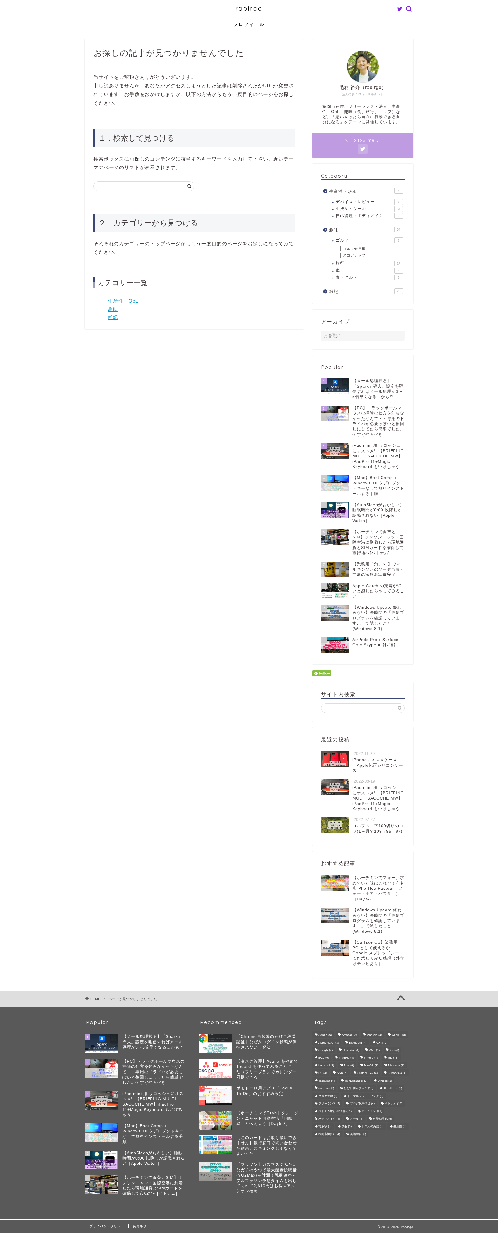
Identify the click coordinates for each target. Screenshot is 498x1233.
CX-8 (381, 1042)
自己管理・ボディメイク (367, 216)
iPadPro (346, 1057)
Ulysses (385, 1080)
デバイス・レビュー (368, 202)
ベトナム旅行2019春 (335, 1111)
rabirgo (249, 8)
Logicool (326, 1065)
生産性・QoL (123, 301)
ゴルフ (367, 240)
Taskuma (326, 1080)
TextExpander (356, 1080)
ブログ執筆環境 (362, 1103)
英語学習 (358, 1134)
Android (374, 1035)
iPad (323, 1057)
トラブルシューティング (365, 1096)
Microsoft (396, 1065)
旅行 (368, 263)
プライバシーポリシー (106, 1226)
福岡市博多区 (329, 1134)
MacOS (371, 1065)
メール (356, 1118)
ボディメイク (329, 1118)
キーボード (392, 1088)
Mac (349, 1065)
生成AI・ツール (368, 209)
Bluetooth (357, 1042)
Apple (399, 1035)
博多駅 (324, 1126)
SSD (342, 1073)
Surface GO (367, 1073)
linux (393, 1057)
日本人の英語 (372, 1126)
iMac (374, 1050)
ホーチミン (372, 1111)
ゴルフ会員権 (354, 249)
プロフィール (249, 24)
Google (325, 1050)
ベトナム (393, 1103)
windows (326, 1088)
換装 (347, 1126)
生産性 (399, 1126)
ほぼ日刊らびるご (358, 1088)
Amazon (349, 1035)
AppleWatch (328, 1042)
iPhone (371, 1057)
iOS (394, 1050)
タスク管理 (327, 1096)
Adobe (325, 1035)
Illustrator (351, 1050)
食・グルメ (367, 277)
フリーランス (329, 1103)
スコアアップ (354, 255)
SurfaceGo (397, 1073)
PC (322, 1073)
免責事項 (140, 1226)
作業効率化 (382, 1118)
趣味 (113, 309)
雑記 (113, 317)
